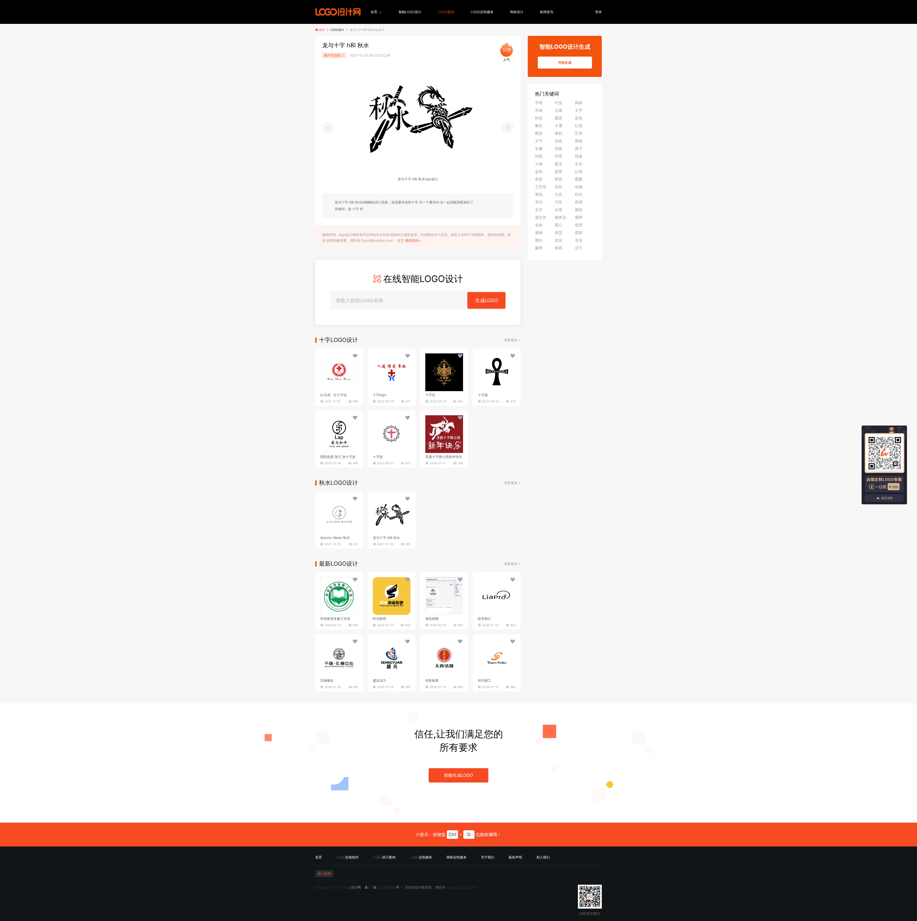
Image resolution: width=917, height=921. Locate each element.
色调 (578, 202)
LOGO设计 (337, 30)
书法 (539, 202)
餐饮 (539, 125)
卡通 (558, 125)
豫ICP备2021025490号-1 (383, 887)
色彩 (539, 179)
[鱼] (328, 128)
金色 (539, 171)
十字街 (430, 395)
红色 (578, 125)
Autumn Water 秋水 (335, 538)
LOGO (366, 202)
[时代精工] (497, 658)
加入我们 (543, 857)
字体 (539, 110)
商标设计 (516, 12)
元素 (558, 110)
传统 (539, 156)
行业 (558, 102)
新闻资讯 (546, 12)
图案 (578, 179)
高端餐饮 (327, 680)
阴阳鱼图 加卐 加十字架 (338, 457)
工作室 (540, 186)
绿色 (558, 140)
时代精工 (484, 680)
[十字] (339, 372)
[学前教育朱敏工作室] (339, 596)
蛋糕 (578, 232)
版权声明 (515, 857)
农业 (558, 240)
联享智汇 (484, 619)
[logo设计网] (338, 12)
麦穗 (539, 232)
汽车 (558, 202)
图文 (558, 163)
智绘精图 (432, 619)
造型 (578, 225)
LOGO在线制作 (347, 857)
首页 (374, 12)
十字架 (483, 395)
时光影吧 (379, 619)
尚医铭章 (432, 680)
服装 (578, 209)
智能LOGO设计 (410, 12)
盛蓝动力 (379, 680)
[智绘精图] (444, 596)
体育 (558, 247)
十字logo (379, 395)
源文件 (540, 217)
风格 (578, 102)
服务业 (560, 217)
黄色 (539, 194)
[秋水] (339, 515)
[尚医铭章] (444, 658)
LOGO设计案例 (384, 857)
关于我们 (487, 857)
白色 (578, 171)
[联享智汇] (497, 596)
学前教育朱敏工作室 (335, 619)
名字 (539, 209)
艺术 (578, 133)
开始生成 (564, 62)
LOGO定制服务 (482, 12)
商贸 (558, 232)
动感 (578, 186)
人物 (539, 163)
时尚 (578, 194)
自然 (558, 186)
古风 (558, 194)
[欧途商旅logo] (508, 128)
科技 (539, 118)
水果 (558, 209)
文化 (578, 163)
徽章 (539, 247)
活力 (578, 247)
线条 (578, 156)
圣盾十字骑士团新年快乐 (443, 457)
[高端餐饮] (339, 658)
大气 (539, 140)
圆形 (558, 118)
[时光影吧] (392, 596)
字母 (539, 102)
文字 (578, 110)
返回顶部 (887, 498)
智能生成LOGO (458, 775)
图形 (539, 133)
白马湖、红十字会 (333, 395)
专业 (578, 240)
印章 (558, 156)
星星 (558, 171)
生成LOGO (486, 300)
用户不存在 (332, 55)
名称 (539, 225)
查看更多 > (512, 340)
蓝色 (578, 118)
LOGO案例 (446, 12)
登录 (598, 12)
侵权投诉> (413, 240)
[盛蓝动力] (392, 658)
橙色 (558, 179)
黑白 (539, 240)
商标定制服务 (457, 857)
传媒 (558, 148)
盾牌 (578, 217)
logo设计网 (352, 887)
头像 (539, 148)
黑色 (578, 140)
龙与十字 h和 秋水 (386, 538)
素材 (558, 133)
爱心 (558, 225)
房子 (578, 148)
